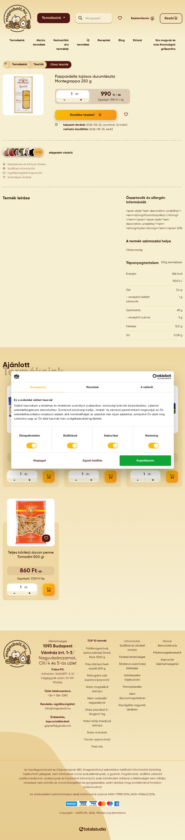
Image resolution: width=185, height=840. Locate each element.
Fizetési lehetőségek (132, 657)
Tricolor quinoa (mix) (97, 739)
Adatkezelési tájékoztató (132, 677)
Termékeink (52, 18)
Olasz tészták (59, 64)
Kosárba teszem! (82, 115)
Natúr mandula (97, 732)
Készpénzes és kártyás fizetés (26, 164)
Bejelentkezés (140, 18)
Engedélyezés (145, 460)
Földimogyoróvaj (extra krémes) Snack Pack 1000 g (97, 653)
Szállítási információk (21, 168)
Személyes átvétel (19, 177)
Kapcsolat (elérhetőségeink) (167, 662)
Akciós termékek (39, 42)
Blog (122, 40)
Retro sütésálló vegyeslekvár (97, 700)
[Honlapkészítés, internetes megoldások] (92, 829)
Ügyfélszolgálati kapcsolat (24, 173)
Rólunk (137, 40)
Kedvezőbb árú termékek (61, 45)
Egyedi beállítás (92, 460)
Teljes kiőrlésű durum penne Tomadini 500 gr (31, 555)
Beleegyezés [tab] (38, 387)
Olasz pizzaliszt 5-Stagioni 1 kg (97, 712)
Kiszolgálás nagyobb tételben (132, 707)
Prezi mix (97, 746)
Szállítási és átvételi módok (132, 648)
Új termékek (83, 42)
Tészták (39, 64)
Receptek (104, 40)
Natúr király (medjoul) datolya (97, 723)
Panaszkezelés (132, 687)
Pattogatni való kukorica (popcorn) (97, 678)
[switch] (72, 445)
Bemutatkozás (167, 645)
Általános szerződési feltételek (132, 666)
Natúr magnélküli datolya (97, 689)
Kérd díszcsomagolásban (132, 696)
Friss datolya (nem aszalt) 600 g (97, 666)
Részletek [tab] (92, 387)
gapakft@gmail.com (57, 726)
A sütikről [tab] (147, 387)
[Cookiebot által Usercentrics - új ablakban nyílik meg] (155, 376)
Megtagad (39, 460)
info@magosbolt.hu (58, 708)
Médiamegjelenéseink (167, 652)
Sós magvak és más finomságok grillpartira (164, 45)
